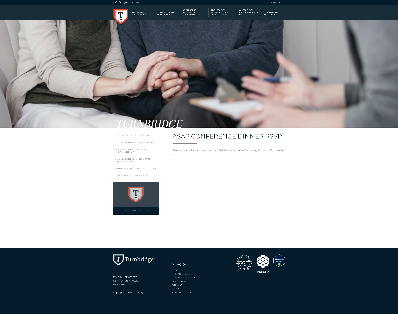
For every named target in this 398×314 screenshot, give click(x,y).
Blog (282, 3)
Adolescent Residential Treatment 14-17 (192, 12)
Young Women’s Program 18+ (166, 13)
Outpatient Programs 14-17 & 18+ (248, 12)
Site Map (177, 285)
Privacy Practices (184, 277)
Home (273, 3)
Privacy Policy (181, 273)
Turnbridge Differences (271, 13)
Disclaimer (179, 281)
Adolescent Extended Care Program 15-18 (219, 12)
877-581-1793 (137, 3)
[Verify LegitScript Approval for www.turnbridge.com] (279, 266)
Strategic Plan (181, 292)
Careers (177, 288)
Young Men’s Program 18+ (139, 13)
